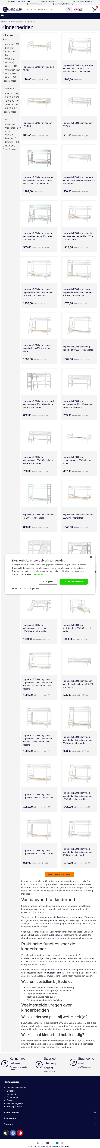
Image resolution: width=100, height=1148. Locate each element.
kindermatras (88, 969)
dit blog (67, 1047)
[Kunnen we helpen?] (4, 1063)
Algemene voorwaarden (36, 1146)
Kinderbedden (16, 21)
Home (4, 21)
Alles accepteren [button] (73, 581)
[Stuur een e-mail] (73, 1062)
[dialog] (50, 574)
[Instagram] (6, 1133)
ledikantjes (59, 917)
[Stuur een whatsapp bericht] (39, 1064)
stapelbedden (28, 938)
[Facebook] (13, 1133)
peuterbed (53, 920)
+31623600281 (50, 1072)
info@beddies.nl (84, 1067)
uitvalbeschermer (54, 972)
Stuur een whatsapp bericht (50, 1063)
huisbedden (35, 935)
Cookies (55, 1146)
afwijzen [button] (48, 581)
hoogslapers (81, 935)
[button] (2, 15)
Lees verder (38, 574)
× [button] (91, 557)
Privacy (48, 1146)
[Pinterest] (20, 1133)
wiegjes (79, 917)
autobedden (55, 935)
